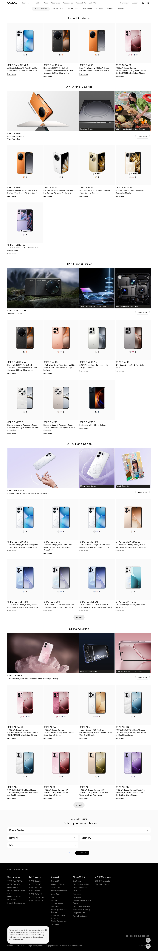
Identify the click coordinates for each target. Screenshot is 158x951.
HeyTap (54, 901)
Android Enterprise (59, 891)
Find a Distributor (80, 916)
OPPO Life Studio (102, 884)
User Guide (55, 894)
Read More (19, 939)
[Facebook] (127, 936)
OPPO (10, 869)
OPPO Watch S (35, 894)
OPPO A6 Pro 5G (14, 897)
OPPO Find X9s (13, 884)
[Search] (143, 3)
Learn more (11, 74)
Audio (46, 3)
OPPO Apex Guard (80, 888)
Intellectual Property (81, 910)
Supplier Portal (79, 913)
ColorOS (92, 3)
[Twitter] (131, 936)
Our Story (77, 881)
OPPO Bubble (35, 881)
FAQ (53, 897)
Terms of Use (20, 946)
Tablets (38, 3)
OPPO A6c (11, 900)
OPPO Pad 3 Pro (36, 888)
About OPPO (81, 3)
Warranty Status (58, 884)
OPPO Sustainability (81, 906)
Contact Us (55, 881)
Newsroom (77, 894)
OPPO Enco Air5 (36, 901)
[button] (148, 940)
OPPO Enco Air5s (36, 897)
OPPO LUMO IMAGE (81, 884)
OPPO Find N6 (13, 888)
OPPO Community (102, 881)
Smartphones (27, 3)
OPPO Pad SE (35, 884)
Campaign (77, 897)
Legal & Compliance (35, 946)
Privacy (10, 946)
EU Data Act (56, 924)
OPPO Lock (56, 888)
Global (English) (144, 946)
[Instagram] (139, 936)
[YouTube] (135, 936)
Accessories (68, 3)
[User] (147, 3)
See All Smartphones (16, 903)
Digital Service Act (59, 921)
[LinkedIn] (147, 936)
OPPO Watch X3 (36, 891)
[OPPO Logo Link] (12, 3)
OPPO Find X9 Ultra (15, 881)
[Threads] (143, 936)
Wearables (55, 3)
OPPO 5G (77, 891)
